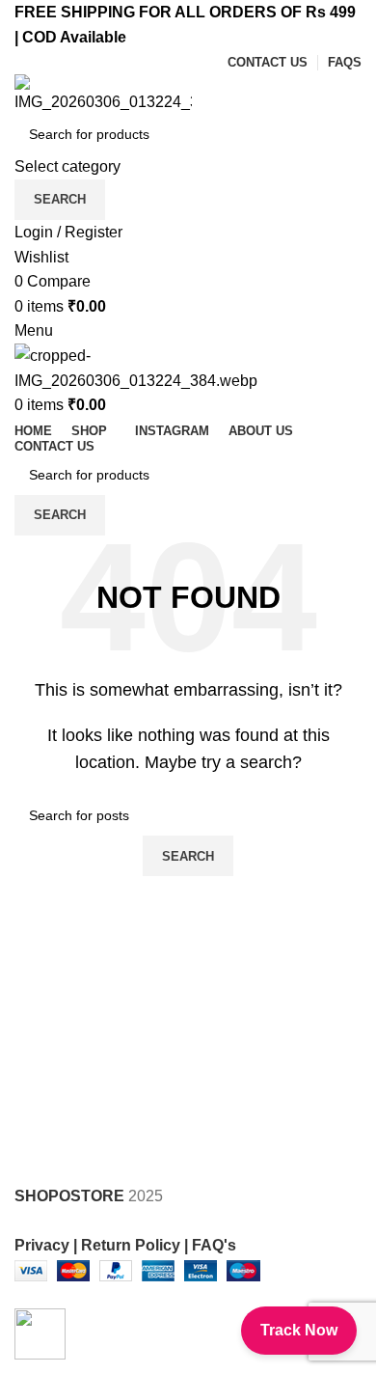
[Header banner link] (188, 687)
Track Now (298, 1330)
